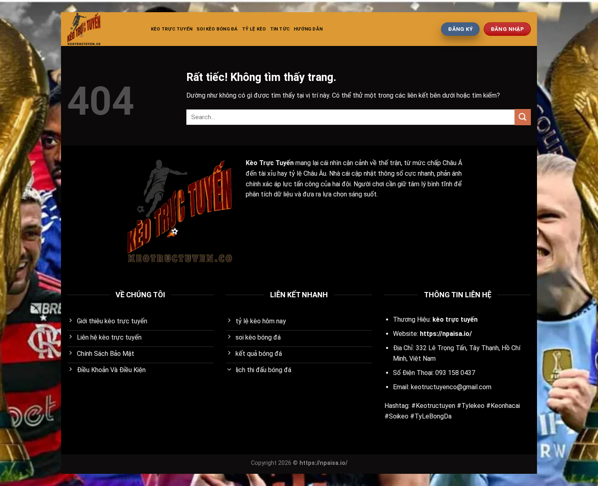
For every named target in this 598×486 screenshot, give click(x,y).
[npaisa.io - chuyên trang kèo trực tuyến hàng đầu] (103, 29)
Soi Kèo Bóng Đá (217, 29)
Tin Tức (280, 29)
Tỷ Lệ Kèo (254, 29)
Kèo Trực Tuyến (171, 29)
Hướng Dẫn (308, 29)
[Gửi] (523, 117)
